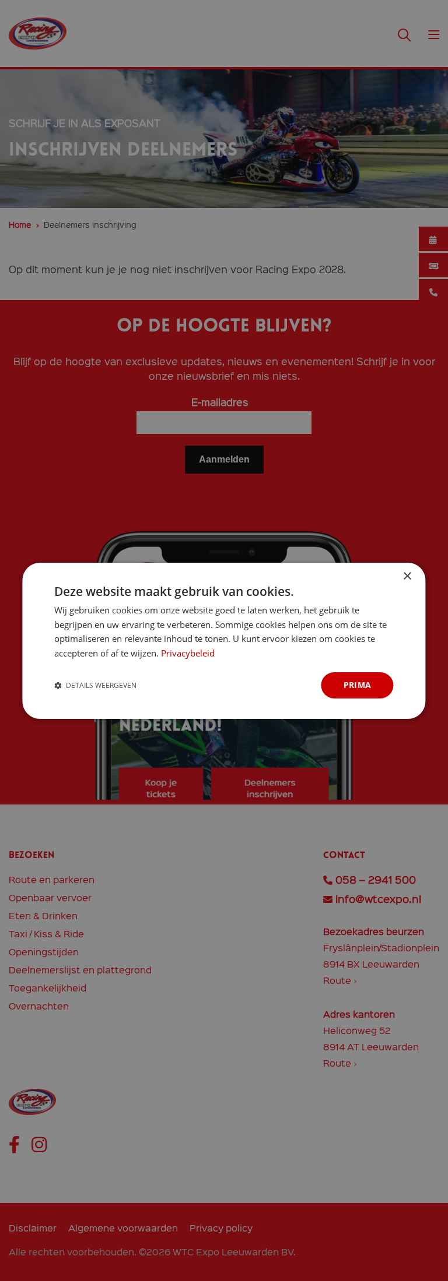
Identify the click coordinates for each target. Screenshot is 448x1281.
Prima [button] (358, 684)
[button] (95, 685)
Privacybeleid (188, 653)
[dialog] (223, 640)
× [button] (406, 575)
